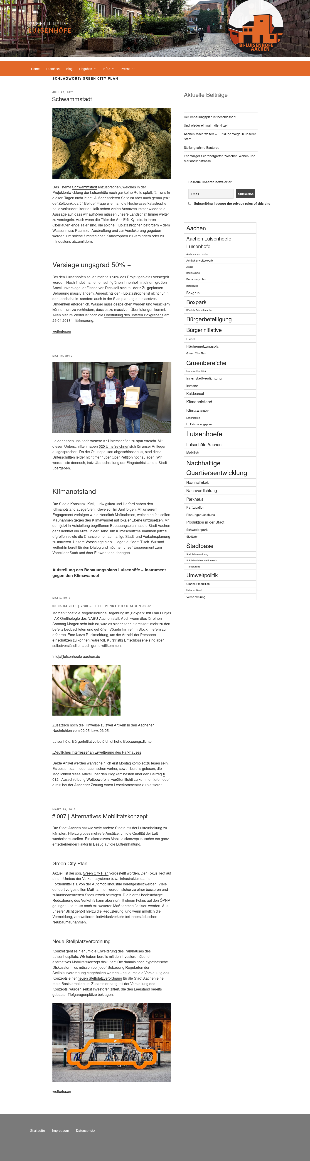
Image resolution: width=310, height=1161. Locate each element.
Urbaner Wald (194, 590)
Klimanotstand (199, 401)
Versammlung (196, 596)
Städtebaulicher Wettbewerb (201, 560)
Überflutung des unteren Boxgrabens (133, 314)
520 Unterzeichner (113, 446)
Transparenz (193, 566)
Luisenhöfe (50, 30)
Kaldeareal (195, 393)
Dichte (190, 339)
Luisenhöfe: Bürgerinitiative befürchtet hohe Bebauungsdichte (102, 741)
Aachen (196, 228)
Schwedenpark (197, 529)
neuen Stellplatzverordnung (100, 978)
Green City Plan (95, 873)
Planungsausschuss (200, 514)
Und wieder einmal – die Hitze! (206, 125)
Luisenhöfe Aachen (203, 444)
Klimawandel (197, 410)
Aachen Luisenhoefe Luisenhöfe (208, 242)
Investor (192, 385)
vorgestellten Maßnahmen (87, 889)
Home (35, 69)
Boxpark (196, 302)
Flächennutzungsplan (203, 346)
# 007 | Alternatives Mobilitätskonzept (100, 816)
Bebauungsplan (196, 279)
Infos (106, 69)
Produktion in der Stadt (205, 522)
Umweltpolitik (202, 575)
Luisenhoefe (204, 433)
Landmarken (193, 417)
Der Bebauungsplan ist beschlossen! (210, 117)
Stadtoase (200, 545)
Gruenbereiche (206, 362)
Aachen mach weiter (197, 254)
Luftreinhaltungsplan (199, 424)
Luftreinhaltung (150, 827)
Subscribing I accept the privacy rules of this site (223, 203)
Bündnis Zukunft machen (199, 310)
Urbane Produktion (198, 584)
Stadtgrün (192, 536)
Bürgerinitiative (48, 23)
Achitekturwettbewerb (199, 260)
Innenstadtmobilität (196, 371)
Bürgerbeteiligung (209, 319)
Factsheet (53, 69)
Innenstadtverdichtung (204, 377)
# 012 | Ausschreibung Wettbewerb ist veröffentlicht (108, 776)
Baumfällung (193, 272)
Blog (69, 69)
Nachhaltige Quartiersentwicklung (216, 467)
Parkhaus (194, 499)
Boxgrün (193, 292)
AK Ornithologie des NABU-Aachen (83, 618)
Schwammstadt (72, 98)
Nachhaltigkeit (197, 482)
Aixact (189, 266)
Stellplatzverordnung (197, 554)
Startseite (37, 1131)
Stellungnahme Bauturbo (201, 147)
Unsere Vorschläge (88, 541)
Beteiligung (192, 285)
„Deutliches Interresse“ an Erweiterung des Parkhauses (96, 752)
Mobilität (192, 452)
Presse (125, 69)
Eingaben (85, 69)
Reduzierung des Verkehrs (73, 900)
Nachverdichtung (201, 490)
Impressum (60, 1131)
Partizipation (195, 507)
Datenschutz (85, 1131)
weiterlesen (61, 331)
